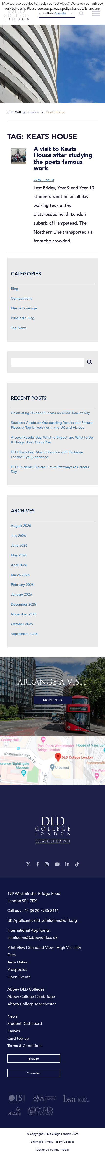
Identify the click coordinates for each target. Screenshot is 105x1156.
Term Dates (17, 962)
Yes (57, 13)
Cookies (69, 1142)
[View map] (52, 760)
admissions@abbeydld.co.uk (32, 937)
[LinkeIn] (67, 864)
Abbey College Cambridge (31, 996)
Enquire (34, 1058)
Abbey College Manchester (31, 1004)
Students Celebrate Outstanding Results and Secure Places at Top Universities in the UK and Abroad (51, 425)
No (63, 13)
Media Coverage (24, 308)
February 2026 (22, 584)
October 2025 (22, 624)
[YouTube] (57, 864)
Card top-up (18, 1038)
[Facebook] (38, 864)
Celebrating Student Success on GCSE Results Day (50, 413)
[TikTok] (77, 864)
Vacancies (33, 1073)
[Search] (89, 362)
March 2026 (20, 575)
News (12, 1016)
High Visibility (69, 947)
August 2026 (21, 525)
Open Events (18, 977)
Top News (18, 328)
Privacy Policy (53, 1142)
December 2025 (23, 604)
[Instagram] (46, 864)
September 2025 (24, 634)
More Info (52, 700)
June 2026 (19, 545)
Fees (11, 955)
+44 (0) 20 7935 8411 (40, 910)
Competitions (21, 298)
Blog (14, 288)
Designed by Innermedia (52, 1150)
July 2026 (18, 535)
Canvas (13, 1031)
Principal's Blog (22, 318)
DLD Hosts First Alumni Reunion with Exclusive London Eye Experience (47, 454)
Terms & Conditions (24, 1045)
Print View (16, 947)
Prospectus (17, 969)
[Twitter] (28, 864)
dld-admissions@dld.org (55, 920)
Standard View (41, 947)
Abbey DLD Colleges (25, 989)
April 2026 (19, 565)
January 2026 (21, 594)
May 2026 (18, 555)
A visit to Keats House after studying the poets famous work (63, 158)
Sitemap (36, 1142)
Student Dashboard (24, 1023)
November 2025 (23, 614)
